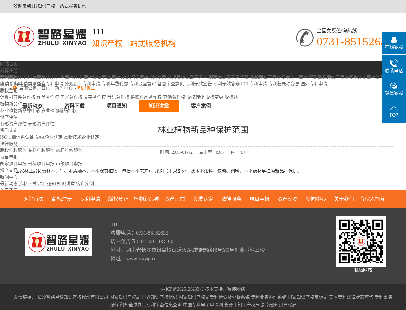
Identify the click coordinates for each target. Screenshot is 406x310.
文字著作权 (95, 97)
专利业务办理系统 (268, 297)
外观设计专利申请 (82, 83)
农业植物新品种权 (59, 110)
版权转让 (195, 97)
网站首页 (9, 63)
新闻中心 (9, 177)
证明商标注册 (69, 77)
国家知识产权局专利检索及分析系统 (214, 297)
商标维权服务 (69, 150)
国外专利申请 (314, 83)
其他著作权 (174, 97)
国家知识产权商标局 (308, 297)
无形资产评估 (41, 123)
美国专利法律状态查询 (351, 297)
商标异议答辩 (125, 77)
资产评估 (9, 117)
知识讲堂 (66, 183)
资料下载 (28, 183)
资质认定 (9, 130)
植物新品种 (11, 103)
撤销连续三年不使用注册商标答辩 (283, 77)
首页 (45, 88)
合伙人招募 (372, 199)
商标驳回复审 (153, 77)
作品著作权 (48, 97)
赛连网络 (236, 289)
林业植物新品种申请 (20, 110)
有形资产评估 (13, 123)
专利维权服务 (41, 150)
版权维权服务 (13, 150)
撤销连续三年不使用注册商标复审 (351, 77)
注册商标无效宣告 (185, 77)
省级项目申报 (41, 163)
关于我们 (344, 199)
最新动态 (9, 183)
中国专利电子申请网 (203, 304)
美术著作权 (71, 97)
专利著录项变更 (283, 83)
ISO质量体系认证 (17, 137)
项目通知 (47, 183)
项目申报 (9, 157)
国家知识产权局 (125, 297)
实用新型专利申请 (45, 83)
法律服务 (9, 143)
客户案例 (85, 183)
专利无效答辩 (226, 83)
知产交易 (9, 170)
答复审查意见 (170, 83)
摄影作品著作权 (146, 97)
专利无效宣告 (198, 83)
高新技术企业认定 (81, 137)
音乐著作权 (118, 97)
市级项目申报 (69, 163)
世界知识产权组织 (159, 297)
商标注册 (9, 70)
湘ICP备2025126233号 (182, 289)
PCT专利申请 (254, 83)
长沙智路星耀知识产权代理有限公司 (72, 297)
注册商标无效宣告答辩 (226, 77)
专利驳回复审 (142, 83)
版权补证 (233, 97)
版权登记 (9, 90)
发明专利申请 (13, 83)
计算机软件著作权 (18, 97)
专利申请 (9, 77)
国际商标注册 (41, 77)
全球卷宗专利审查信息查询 (155, 304)
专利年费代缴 (115, 83)
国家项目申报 (13, 163)
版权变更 (214, 97)
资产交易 (288, 199)
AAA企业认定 (48, 137)
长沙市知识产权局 (242, 304)
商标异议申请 (97, 77)
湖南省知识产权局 (279, 304)
